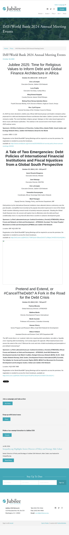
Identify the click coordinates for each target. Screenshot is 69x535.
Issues (47, 13)
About (40, 13)
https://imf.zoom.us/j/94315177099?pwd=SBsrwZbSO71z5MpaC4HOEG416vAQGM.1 (38, 237)
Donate (62, 9)
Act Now (7, 403)
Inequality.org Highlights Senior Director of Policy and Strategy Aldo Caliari (32, 449)
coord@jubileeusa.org (42, 513)
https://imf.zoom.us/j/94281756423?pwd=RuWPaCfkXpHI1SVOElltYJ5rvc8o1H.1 (28, 375)
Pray (53, 13)
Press (64, 13)
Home (6, 48)
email (11, 523)
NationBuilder (61, 523)
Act (59, 13)
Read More (8, 460)
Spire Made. (45, 523)
